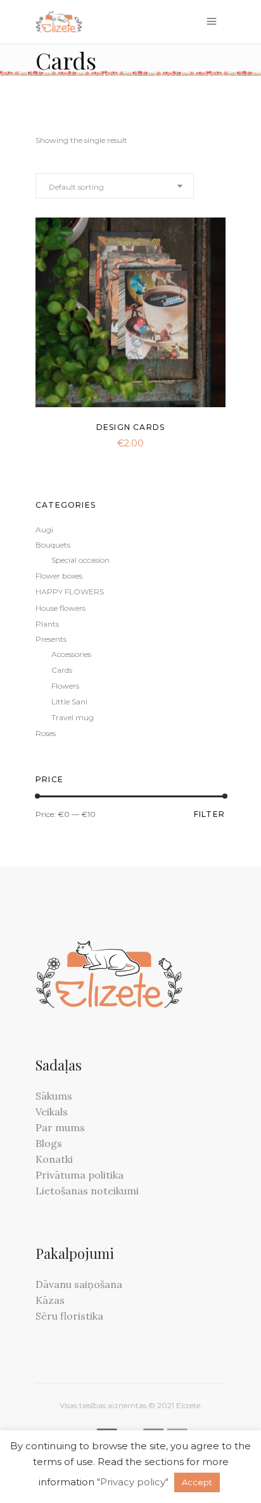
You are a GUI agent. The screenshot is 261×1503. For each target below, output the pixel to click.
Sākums (53, 1095)
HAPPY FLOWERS (69, 591)
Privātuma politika (79, 1175)
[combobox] (114, 186)
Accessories (71, 654)
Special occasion (80, 560)
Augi (44, 529)
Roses (45, 733)
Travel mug (72, 717)
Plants (47, 624)
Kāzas (50, 1300)
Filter (209, 814)
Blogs (48, 1143)
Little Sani (69, 701)
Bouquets (52, 544)
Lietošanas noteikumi (87, 1190)
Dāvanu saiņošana (78, 1284)
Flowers (65, 685)
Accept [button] (197, 1482)
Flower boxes (58, 575)
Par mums (60, 1127)
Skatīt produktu (100, 441)
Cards (61, 670)
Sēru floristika (69, 1316)
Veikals (51, 1111)
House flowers (60, 608)
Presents (51, 639)
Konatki (54, 1159)
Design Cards (130, 427)
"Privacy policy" (133, 1482)
